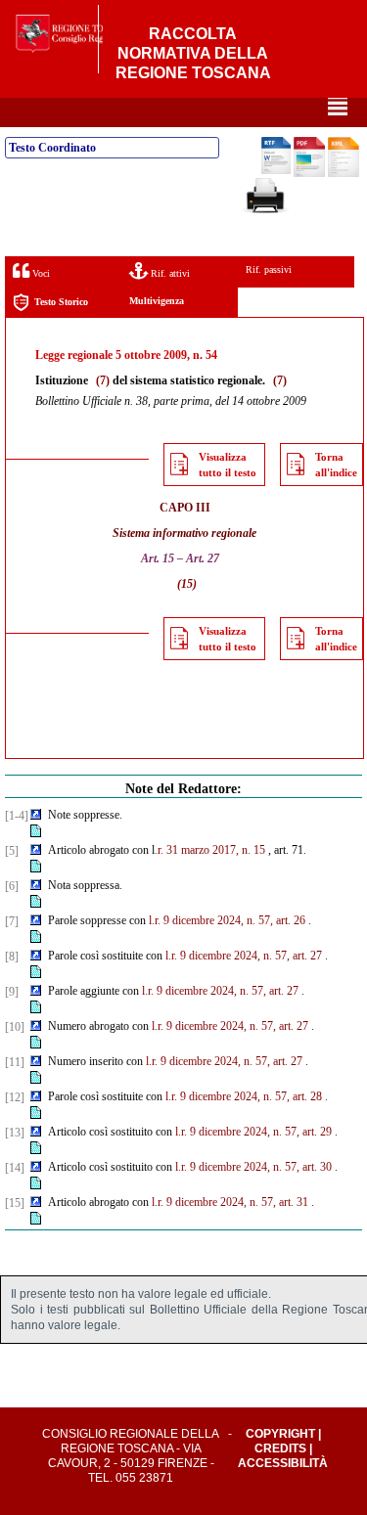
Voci (39, 273)
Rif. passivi (269, 269)
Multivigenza (156, 300)
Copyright (280, 1434)
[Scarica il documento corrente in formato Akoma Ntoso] (343, 173)
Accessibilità (283, 1463)
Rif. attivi (169, 273)
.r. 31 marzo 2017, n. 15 (210, 850)
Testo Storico (61, 301)
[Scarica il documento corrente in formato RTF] (276, 170)
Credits (280, 1448)
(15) (187, 584)
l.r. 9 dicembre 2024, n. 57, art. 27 (243, 955)
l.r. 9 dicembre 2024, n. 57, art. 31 (230, 1202)
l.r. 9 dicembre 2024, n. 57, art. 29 (253, 1131)
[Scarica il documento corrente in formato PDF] (309, 173)
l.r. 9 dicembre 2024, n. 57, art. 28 (243, 1096)
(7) (103, 380)
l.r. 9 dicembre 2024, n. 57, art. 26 (227, 920)
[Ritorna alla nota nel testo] (35, 816)
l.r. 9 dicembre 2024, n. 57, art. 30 (253, 1167)
